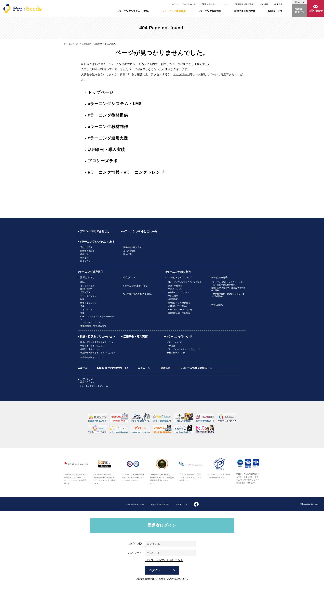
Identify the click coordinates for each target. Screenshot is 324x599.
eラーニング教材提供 (108, 115)
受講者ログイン (299, 10)
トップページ (181, 74)
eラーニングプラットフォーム (94, 386)
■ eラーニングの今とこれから (139, 231)
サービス (84, 258)
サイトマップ (181, 504)
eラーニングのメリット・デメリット (183, 349)
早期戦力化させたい (89, 349)
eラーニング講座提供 (174, 11)
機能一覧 (84, 254)
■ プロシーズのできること (94, 231)
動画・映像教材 (175, 285)
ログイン (154, 570)
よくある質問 (129, 251)
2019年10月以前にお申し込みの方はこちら (162, 578)
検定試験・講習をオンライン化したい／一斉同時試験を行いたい (97, 355)
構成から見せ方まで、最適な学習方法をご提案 (228, 289)
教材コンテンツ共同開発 (179, 303)
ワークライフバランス (90, 322)
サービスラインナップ (180, 277)
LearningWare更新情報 (110, 367)
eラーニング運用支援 (108, 138)
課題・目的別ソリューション (215, 4)
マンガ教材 (173, 296)
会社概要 (264, 4)
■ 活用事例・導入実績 (134, 336)
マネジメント (86, 309)
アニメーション (175, 289)
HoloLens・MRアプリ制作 (180, 309)
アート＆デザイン (88, 296)
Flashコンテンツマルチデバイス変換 (184, 282)
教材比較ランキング (176, 352)
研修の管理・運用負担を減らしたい (96, 342)
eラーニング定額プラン (135, 285)
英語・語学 (85, 292)
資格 (82, 306)
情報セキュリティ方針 (160, 504)
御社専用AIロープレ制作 (179, 313)
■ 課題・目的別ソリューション (96, 336)
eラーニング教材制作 (210, 11)
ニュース (82, 367)
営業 (82, 313)
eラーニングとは (174, 342)
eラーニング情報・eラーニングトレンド (126, 172)
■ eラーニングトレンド (178, 336)
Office (83, 282)
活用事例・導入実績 (244, 4)
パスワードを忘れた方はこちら (164, 560)
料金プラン (85, 261)
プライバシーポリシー (134, 504)
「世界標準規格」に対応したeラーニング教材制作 (228, 295)
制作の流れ (217, 304)
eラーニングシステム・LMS (115, 103)
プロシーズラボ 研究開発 (193, 367)
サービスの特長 (219, 277)
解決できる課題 (87, 251)
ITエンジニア (86, 289)
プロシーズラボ (103, 160)
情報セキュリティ (88, 303)
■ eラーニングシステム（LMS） (97, 241)
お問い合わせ (315, 10)
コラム (141, 367)
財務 (82, 299)
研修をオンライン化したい (92, 346)
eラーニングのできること (184, 4)
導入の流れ (128, 254)
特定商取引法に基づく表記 (137, 294)
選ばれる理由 (86, 247)
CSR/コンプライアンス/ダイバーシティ (97, 317)
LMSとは (171, 346)
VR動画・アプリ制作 (177, 306)
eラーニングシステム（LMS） (134, 11)
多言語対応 (173, 299)
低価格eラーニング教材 (179, 292)
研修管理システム (88, 382)
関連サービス (275, 11)
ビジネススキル (87, 285)
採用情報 (278, 4)
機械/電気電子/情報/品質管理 (93, 326)
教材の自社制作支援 (244, 11)
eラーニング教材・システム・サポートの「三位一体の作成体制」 (228, 283)
